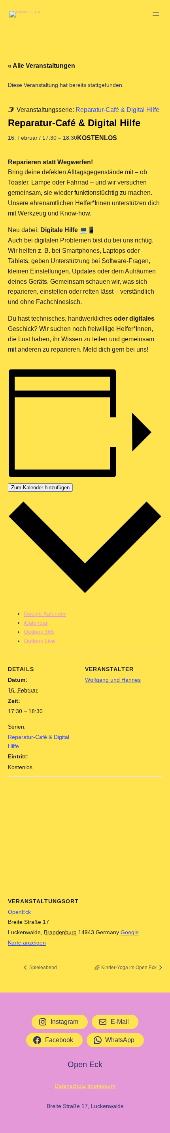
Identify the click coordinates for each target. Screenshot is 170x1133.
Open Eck (85, 1064)
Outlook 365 (39, 632)
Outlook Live (39, 641)
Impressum (101, 1086)
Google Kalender (45, 613)
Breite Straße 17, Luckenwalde (85, 1106)
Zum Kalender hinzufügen (40, 488)
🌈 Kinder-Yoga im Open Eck (126, 967)
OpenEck (19, 912)
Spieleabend (42, 967)
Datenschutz (70, 1086)
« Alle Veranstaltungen (41, 65)
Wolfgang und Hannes (113, 680)
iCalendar (36, 622)
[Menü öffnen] (156, 14)
